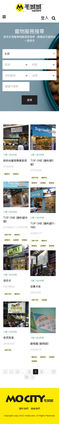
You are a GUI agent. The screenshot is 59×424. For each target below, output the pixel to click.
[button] (29, 53)
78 (26, 377)
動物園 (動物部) (39, 343)
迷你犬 (7, 280)
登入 (45, 18)
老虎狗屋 (8, 337)
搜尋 (29, 99)
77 (53, 371)
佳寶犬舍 (35, 286)
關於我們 (23, 408)
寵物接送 (51, 183)
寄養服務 (34, 361)
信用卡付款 (35, 177)
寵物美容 (16, 174)
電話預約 (7, 174)
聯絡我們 (35, 408)
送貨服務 (43, 183)
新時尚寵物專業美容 (15, 160)
